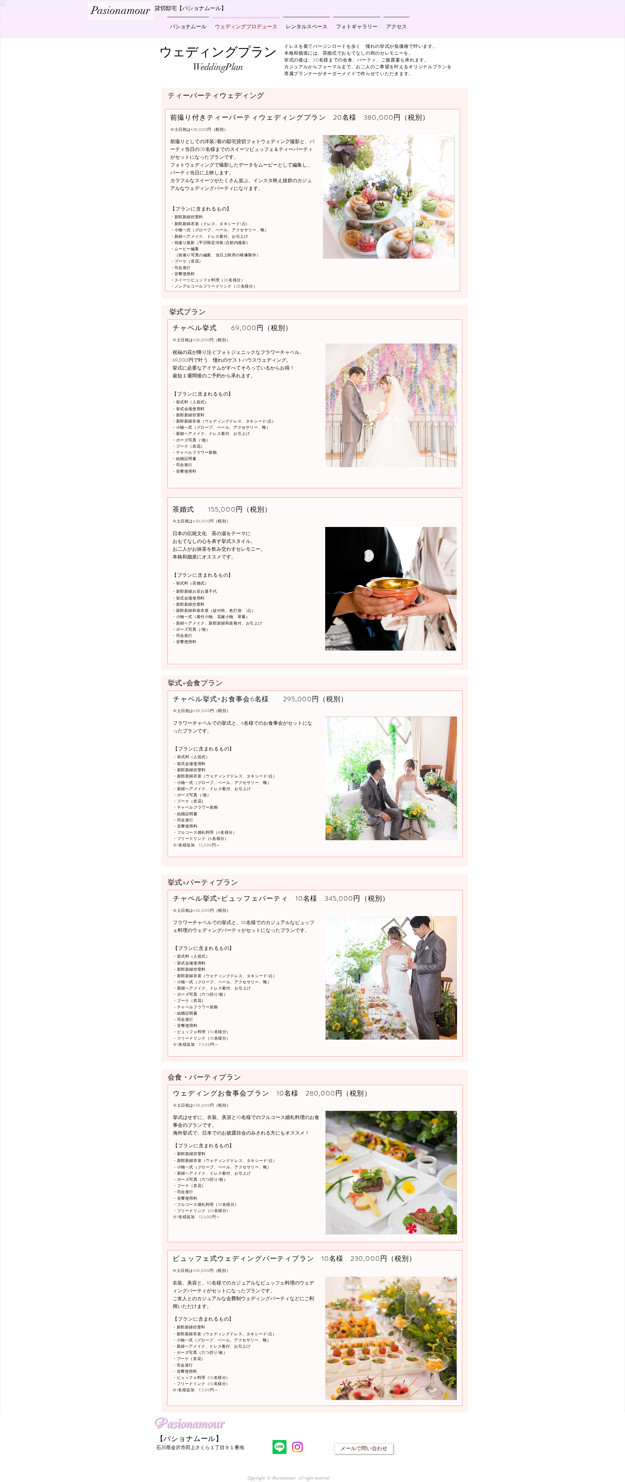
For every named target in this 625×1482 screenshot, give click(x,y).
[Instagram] (297, 1447)
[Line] (279, 1447)
